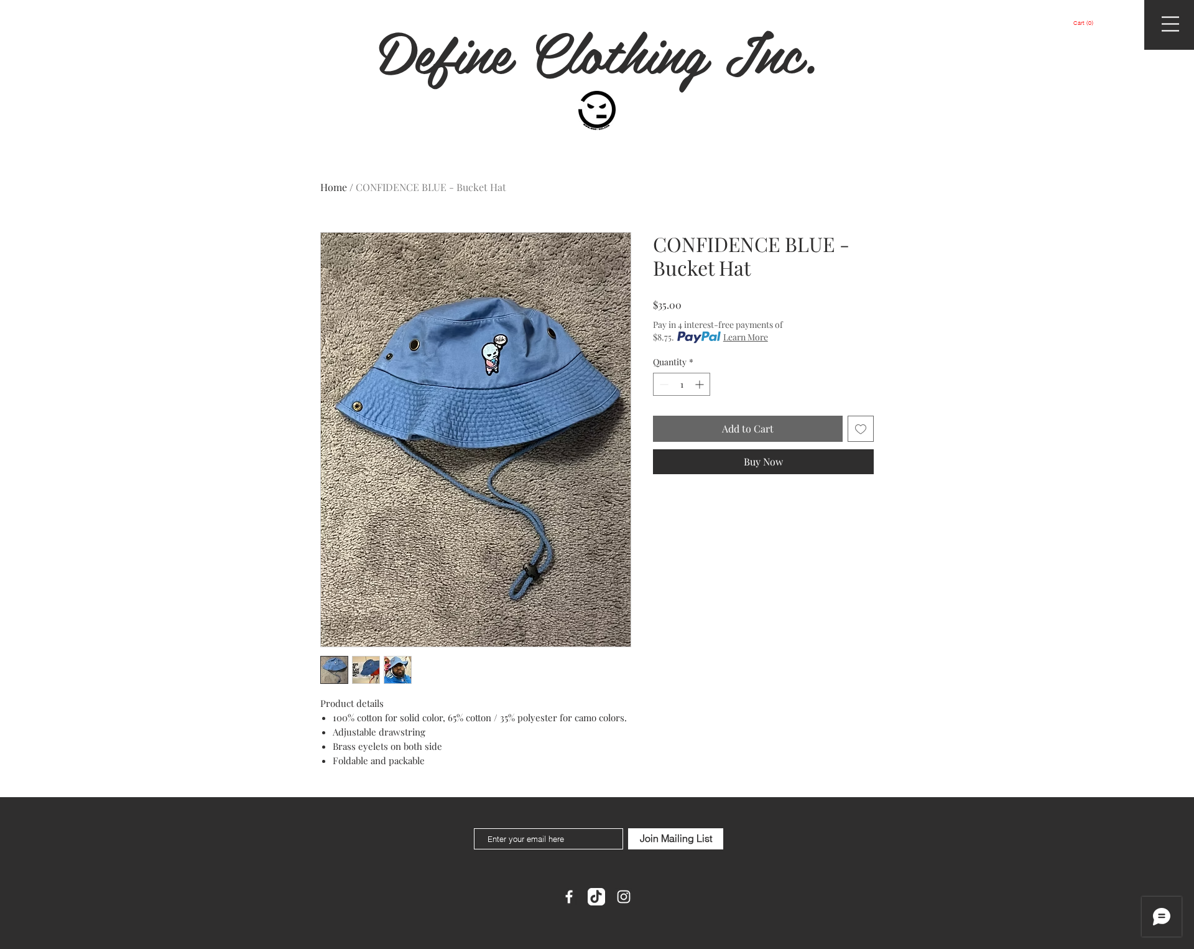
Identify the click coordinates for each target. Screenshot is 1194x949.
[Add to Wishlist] (861, 429)
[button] (1083, 23)
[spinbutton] (681, 384)
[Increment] (700, 384)
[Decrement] (662, 384)
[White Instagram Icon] (623, 896)
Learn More (745, 337)
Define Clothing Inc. (597, 51)
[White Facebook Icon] (569, 896)
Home (333, 187)
